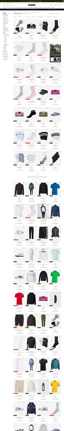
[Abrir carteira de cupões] (50, 4)
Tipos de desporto (26, 12)
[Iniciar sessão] (53, 4)
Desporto (22, 12)
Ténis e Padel (32, 12)
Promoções (18, 12)
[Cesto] (60, 4)
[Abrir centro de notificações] (55, 5)
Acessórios (36, 12)
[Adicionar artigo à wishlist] (23, 20)
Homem (14, 12)
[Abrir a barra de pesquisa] (60, 7)
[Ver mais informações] (31, 39)
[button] (52, 13)
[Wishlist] (58, 4)
